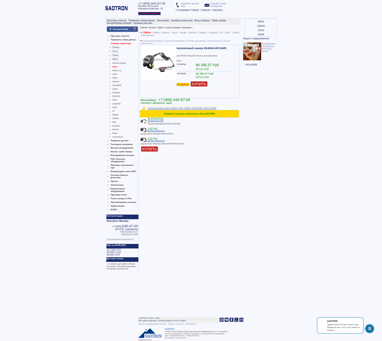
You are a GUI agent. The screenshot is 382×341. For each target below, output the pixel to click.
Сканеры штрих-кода (121, 43)
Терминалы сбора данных (123, 40)
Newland (116, 126)
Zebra (114, 67)
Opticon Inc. (117, 71)
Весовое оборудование (122, 148)
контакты (180, 324)
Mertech (115, 129)
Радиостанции (117, 206)
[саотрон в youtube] (236, 321)
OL (113, 111)
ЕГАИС (114, 210)
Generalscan (117, 137)
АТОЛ (114, 100)
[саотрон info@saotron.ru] (221, 321)
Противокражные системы (123, 202)
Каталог (152, 27)
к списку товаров (172, 27)
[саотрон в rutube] (241, 321)
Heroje (115, 55)
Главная (143, 27)
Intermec (115, 82)
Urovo (115, 51)
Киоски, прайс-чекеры (121, 151)
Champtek (116, 104)
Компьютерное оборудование (118, 190)
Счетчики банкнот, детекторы (119, 176)
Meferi (115, 59)
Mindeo (115, 115)
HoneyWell (116, 85)
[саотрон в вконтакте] (226, 321)
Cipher (115, 89)
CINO (114, 107)
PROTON (116, 96)
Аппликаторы (117, 185)
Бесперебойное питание (122, 155)
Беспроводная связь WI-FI (123, 171)
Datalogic (116, 93)
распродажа (190, 324)
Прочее (114, 181)
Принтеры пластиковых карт (122, 166)
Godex (115, 78)
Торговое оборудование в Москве (152, 324)
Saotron (116, 47)
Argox (114, 74)
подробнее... (187, 27)
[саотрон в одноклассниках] (231, 321)
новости (171, 324)
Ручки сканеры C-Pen (121, 198)
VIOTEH (115, 118)
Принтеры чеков (119, 195)
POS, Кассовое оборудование (118, 160)
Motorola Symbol (119, 63)
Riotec (115, 133)
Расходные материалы (122, 144)
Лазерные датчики (119, 140)
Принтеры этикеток (120, 36)
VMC (114, 122)
